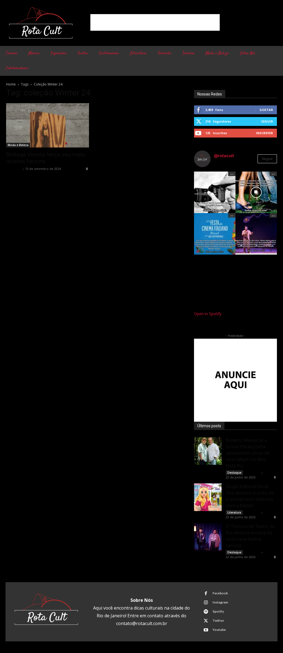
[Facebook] (205, 593)
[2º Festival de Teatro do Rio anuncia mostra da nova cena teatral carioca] (208, 537)
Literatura (234, 512)
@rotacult (224, 155)
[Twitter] (205, 620)
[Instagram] (205, 602)
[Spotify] (205, 611)
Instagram (220, 602)
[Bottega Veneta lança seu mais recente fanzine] (47, 125)
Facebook (220, 593)
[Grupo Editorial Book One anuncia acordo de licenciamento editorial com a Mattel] (208, 497)
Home (11, 84)
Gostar (266, 110)
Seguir (267, 121)
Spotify (218, 611)
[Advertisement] (155, 22)
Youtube (219, 630)
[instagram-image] (214, 192)
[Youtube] (205, 630)
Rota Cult (13, 169)
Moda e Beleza (18, 145)
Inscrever (264, 133)
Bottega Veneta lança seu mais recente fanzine (45, 158)
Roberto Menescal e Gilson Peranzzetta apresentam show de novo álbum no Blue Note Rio (247, 452)
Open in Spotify (207, 313)
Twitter (218, 620)
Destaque (234, 473)
